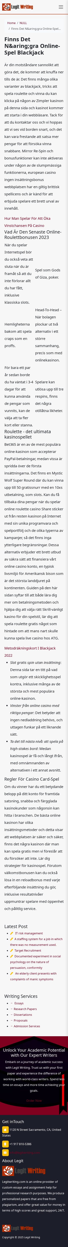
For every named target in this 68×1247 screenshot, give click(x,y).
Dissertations (23, 1015)
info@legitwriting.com (24, 1153)
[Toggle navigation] (61, 7)
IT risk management (29, 933)
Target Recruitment (28, 950)
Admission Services (27, 1026)
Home (11, 23)
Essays (19, 1003)
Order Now (34, 1101)
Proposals (21, 1020)
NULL (23, 23)
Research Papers (25, 1009)
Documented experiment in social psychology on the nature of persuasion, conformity (35, 962)
